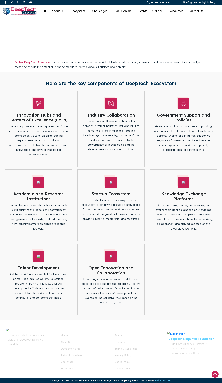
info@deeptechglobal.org (200, 2)
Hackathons (68, 368)
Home (64, 335)
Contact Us (195, 11)
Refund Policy (123, 368)
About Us (66, 342)
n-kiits (158, 380)
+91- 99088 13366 (22, 356)
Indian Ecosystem (71, 355)
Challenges (99, 11)
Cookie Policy (122, 362)
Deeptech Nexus (70, 348)
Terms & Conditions (126, 348)
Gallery (157, 11)
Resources (176, 11)
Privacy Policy (123, 355)
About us (57, 11)
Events (142, 11)
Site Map (167, 380)
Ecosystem (78, 11)
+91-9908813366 (160, 2)
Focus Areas (122, 11)
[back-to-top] (215, 374)
